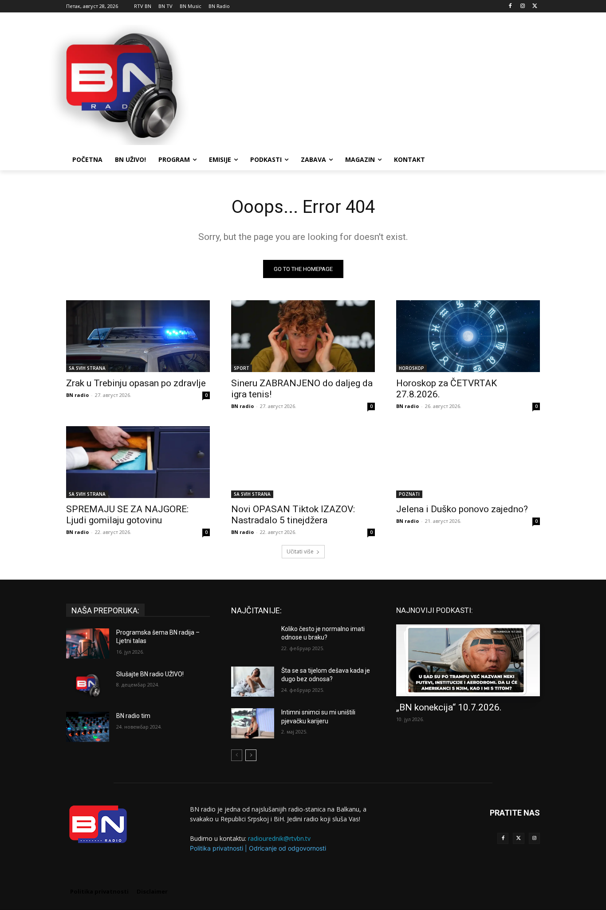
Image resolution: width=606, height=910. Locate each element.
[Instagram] (522, 6)
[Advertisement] (369, 84)
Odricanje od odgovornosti (287, 848)
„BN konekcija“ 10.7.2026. (449, 707)
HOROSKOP (411, 368)
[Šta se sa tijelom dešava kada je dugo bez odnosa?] (252, 682)
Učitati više (300, 551)
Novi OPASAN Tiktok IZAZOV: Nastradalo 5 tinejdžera (293, 515)
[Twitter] (518, 838)
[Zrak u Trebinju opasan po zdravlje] (138, 336)
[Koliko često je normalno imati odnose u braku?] (252, 640)
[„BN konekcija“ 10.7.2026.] (468, 660)
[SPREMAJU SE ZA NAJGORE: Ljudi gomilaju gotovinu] (138, 462)
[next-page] (250, 755)
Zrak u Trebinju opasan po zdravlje (136, 383)
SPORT (241, 368)
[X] (535, 6)
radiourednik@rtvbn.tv (279, 838)
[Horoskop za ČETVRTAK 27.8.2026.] (468, 336)
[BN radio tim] (87, 727)
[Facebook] (510, 6)
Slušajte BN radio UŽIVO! (150, 674)
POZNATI (409, 494)
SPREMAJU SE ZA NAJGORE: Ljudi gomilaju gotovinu (127, 515)
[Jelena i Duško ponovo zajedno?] (468, 462)
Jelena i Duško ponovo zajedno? (462, 509)
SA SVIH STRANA (87, 368)
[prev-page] (236, 755)
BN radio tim (133, 715)
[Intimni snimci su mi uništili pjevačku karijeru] (252, 723)
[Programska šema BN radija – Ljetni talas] (87, 643)
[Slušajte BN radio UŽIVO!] (87, 685)
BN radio (77, 395)
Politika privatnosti (216, 848)
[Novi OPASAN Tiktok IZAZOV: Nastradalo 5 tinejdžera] (303, 462)
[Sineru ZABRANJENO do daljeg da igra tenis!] (303, 336)
